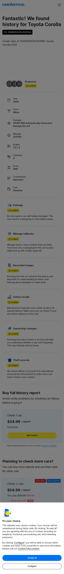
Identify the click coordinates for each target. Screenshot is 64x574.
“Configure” (19, 542)
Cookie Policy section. (29, 548)
